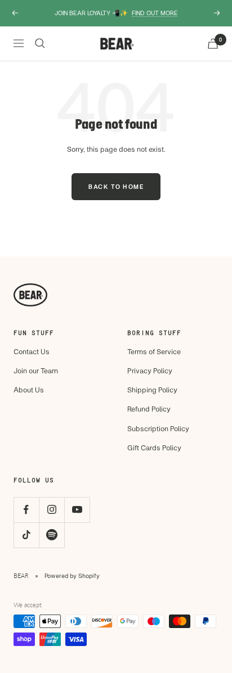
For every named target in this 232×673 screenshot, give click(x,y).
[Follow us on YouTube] (77, 509)
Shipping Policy (152, 389)
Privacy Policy (149, 370)
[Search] (40, 43)
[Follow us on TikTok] (26, 535)
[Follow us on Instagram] (51, 509)
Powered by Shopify (72, 575)
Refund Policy (149, 408)
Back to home (116, 186)
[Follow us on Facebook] (26, 509)
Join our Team (36, 370)
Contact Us (32, 351)
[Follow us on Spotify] (51, 535)
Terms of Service (154, 351)
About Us (29, 389)
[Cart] (212, 43)
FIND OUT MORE (155, 12)
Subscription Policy (158, 428)
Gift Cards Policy (154, 447)
